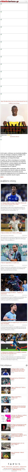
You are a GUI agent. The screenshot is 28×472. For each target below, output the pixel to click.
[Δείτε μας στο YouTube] (11, 464)
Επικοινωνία (9, 466)
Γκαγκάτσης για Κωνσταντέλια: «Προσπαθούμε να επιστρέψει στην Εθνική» (18, 407)
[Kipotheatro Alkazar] (14, 136)
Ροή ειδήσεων (5, 365)
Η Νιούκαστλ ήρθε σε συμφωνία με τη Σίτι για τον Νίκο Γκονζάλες (14, 323)
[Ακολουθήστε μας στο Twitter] (13, 464)
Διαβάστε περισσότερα (14, 103)
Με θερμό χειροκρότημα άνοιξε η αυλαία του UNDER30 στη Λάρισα (18, 425)
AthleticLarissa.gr (17, 469)
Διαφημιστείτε (23, 466)
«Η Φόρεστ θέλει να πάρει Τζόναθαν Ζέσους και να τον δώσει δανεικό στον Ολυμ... (13, 203)
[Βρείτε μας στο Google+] (16, 464)
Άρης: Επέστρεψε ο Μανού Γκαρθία (17, 453)
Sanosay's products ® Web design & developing (14, 468)
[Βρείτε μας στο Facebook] (8, 464)
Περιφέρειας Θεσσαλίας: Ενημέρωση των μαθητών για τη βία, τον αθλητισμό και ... (19, 435)
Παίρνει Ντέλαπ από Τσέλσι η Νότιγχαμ (11, 232)
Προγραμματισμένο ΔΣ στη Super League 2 (17, 444)
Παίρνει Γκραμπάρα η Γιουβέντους (10, 262)
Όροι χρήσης (16, 466)
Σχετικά (3, 466)
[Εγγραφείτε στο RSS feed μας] (19, 464)
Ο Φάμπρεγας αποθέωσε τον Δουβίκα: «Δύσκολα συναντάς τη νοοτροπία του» (13, 353)
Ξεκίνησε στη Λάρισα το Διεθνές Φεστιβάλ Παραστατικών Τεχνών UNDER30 (19, 416)
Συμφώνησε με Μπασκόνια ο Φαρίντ (18, 379)
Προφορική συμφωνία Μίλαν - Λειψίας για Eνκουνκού (12, 293)
